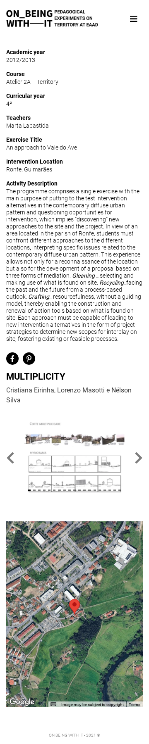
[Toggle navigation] (134, 19)
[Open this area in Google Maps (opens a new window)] (22, 701)
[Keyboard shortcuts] (53, 704)
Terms (134, 704)
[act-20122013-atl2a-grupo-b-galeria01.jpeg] (74, 457)
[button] (10, 458)
